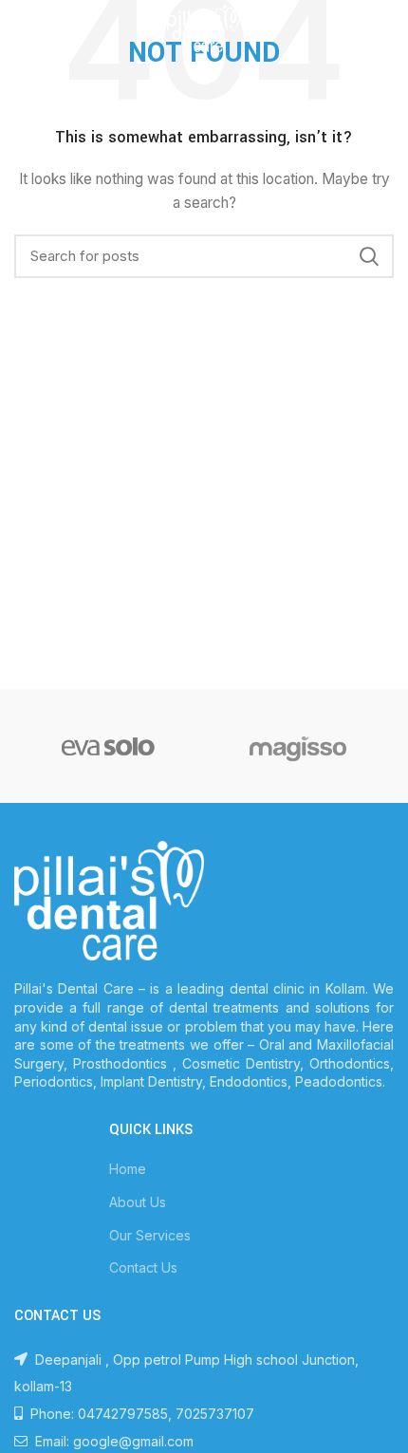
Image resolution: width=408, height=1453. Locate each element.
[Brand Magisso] (298, 746)
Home (127, 1169)
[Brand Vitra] (108, 746)
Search (368, 256)
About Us (137, 1202)
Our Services (150, 1235)
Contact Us (143, 1267)
